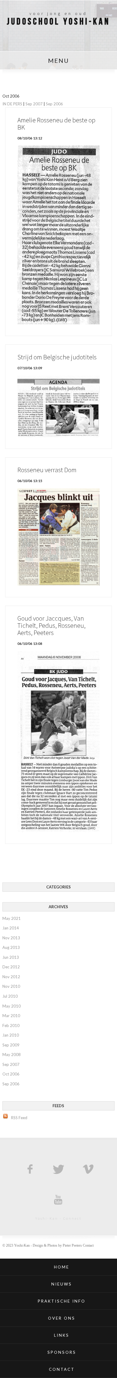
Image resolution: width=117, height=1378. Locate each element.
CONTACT (62, 1369)
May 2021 (11, 918)
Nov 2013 (11, 937)
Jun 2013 (10, 957)
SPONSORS (61, 1352)
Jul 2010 (10, 996)
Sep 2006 (54, 103)
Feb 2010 (11, 1025)
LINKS (61, 1335)
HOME (61, 1267)
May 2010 (11, 1006)
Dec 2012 (11, 966)
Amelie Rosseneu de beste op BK (56, 123)
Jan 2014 (10, 928)
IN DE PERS (12, 103)
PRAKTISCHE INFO (62, 1301)
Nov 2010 (11, 986)
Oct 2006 (11, 1074)
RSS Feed (19, 1117)
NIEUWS (61, 1284)
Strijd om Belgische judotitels (57, 357)
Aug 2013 (11, 947)
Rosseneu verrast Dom (46, 470)
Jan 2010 (10, 1035)
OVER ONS (61, 1318)
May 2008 (11, 1054)
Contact (88, 1245)
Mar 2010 (11, 1015)
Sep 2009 (11, 1045)
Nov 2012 (11, 976)
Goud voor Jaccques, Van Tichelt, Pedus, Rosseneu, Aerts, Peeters (51, 625)
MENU (58, 60)
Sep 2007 (34, 103)
